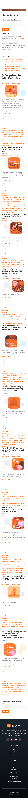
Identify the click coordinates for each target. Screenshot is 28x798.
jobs (22, 379)
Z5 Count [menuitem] (14, 749)
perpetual (18, 691)
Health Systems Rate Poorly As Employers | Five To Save (14, 215)
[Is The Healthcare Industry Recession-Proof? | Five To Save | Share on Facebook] (5, 183)
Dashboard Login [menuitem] (14, 781)
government (5, 377)
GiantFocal (17, 794)
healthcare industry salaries (13, 141)
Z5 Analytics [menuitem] (14, 751)
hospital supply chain (12, 134)
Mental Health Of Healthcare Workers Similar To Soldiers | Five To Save (13, 450)
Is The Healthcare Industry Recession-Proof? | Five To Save (12, 149)
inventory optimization (20, 438)
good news (20, 321)
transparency (5, 318)
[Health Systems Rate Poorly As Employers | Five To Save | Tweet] (5, 248)
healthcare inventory (10, 262)
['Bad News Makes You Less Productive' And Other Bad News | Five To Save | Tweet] (5, 302)
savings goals (5, 212)
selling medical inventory (11, 559)
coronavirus (12, 136)
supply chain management (11, 197)
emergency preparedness (19, 318)
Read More (4, 128)
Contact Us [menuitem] (14, 763)
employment (14, 565)
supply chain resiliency (15, 143)
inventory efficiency (17, 323)
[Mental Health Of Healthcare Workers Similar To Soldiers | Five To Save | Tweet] (5, 484)
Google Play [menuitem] (14, 778)
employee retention (16, 505)
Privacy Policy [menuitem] (14, 769)
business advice (20, 383)
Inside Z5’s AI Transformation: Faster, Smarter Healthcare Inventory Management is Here (15, 61)
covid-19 (17, 136)
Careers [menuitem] (14, 765)
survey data (12, 199)
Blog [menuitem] (14, 767)
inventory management (20, 203)
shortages (17, 316)
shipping (4, 685)
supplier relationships (12, 201)
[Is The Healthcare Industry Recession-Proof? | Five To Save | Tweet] (5, 185)
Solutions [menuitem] (14, 745)
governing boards (10, 385)
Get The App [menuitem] (14, 772)
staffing (9, 630)
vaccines (12, 626)
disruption (13, 130)
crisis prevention (19, 132)
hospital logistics (19, 262)
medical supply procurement (9, 205)
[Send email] (5, 124)
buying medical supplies (7, 566)
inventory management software (10, 498)
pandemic (19, 201)
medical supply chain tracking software (11, 264)
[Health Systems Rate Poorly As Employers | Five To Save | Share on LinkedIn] (5, 252)
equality (3, 375)
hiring (18, 130)
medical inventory (6, 381)
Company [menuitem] (14, 756)
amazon (21, 197)
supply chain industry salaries (13, 208)
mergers (12, 260)
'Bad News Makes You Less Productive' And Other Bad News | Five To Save (12, 272)
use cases (11, 212)
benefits (23, 208)
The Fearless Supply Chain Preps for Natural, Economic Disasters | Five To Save (12, 77)
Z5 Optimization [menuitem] (14, 754)
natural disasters (11, 132)
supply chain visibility (19, 210)
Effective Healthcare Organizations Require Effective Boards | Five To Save (14, 327)
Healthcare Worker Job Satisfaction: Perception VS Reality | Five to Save (12, 509)
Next (7, 695)
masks (14, 691)
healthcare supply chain (12, 568)
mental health (5, 320)
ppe (14, 624)
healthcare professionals (8, 210)
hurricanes (4, 134)
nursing (19, 628)
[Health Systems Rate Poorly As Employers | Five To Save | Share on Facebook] (5, 246)
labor (3, 436)
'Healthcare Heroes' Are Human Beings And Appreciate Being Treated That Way (14, 578)
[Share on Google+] (5, 120)
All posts (4, 695)
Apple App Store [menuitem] (14, 776)
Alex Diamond (16, 83)
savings (3, 624)
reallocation (8, 373)
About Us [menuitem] (14, 760)
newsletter (7, 496)
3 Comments (5, 515)
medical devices (10, 206)
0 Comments (5, 83)
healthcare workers (6, 505)
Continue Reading (6, 113)
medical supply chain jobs (13, 138)
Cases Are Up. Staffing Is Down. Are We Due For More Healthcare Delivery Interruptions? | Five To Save (14, 634)
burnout (10, 318)
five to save (8, 130)
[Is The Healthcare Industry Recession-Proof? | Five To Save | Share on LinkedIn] (5, 189)
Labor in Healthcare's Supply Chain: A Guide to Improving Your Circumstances (12, 389)
